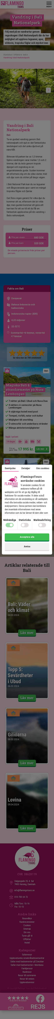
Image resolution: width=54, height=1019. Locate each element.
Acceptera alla (27, 537)
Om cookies (42, 468)
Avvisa (27, 546)
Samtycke (10, 468)
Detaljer (25, 468)
